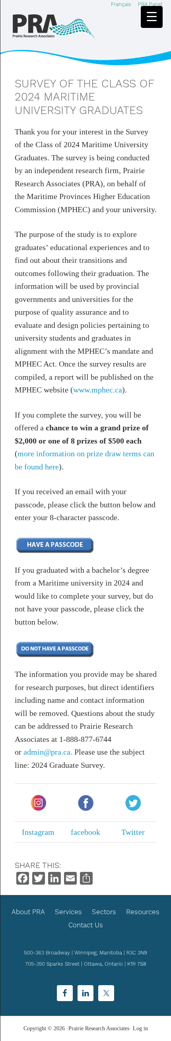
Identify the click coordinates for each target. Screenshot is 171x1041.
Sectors (104, 912)
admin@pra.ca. (47, 751)
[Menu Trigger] (152, 17)
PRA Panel (150, 4)
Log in (140, 1028)
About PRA (28, 912)
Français (121, 4)
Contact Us (85, 925)
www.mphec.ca (97, 389)
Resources (142, 912)
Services (68, 912)
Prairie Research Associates (53, 26)
